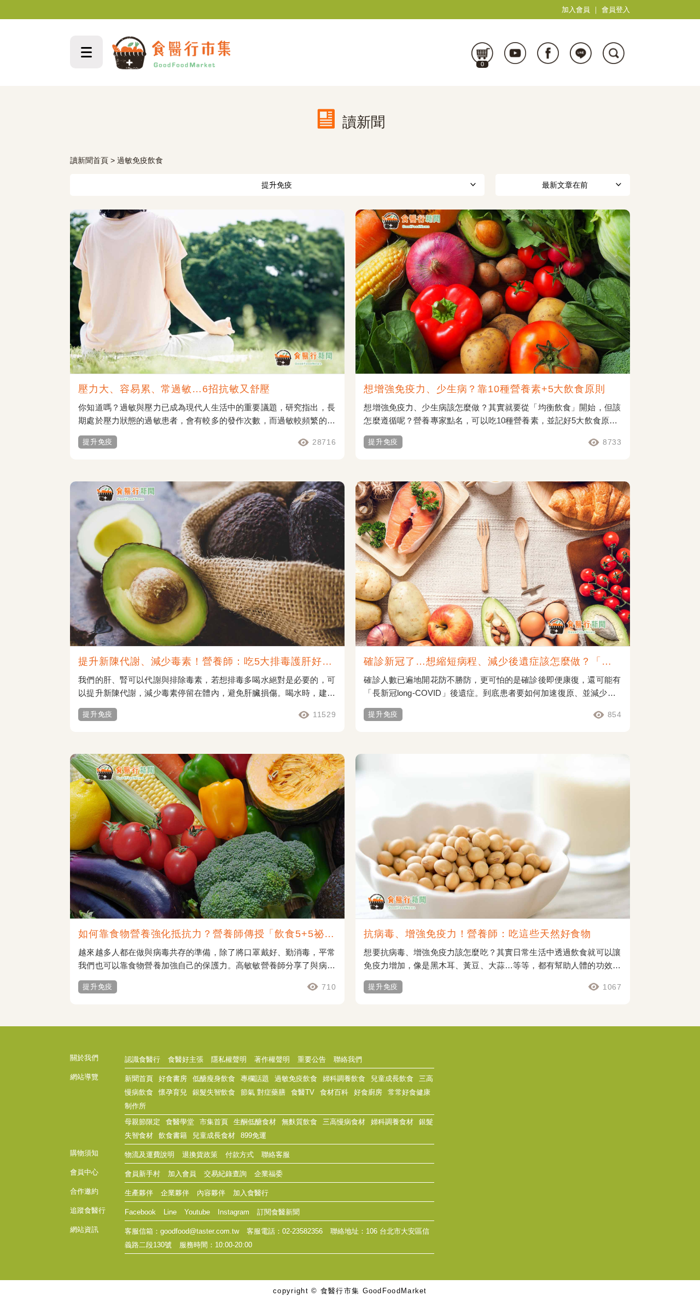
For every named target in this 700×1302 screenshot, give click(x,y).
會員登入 (616, 9)
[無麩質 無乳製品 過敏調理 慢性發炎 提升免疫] (277, 184)
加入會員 (576, 9)
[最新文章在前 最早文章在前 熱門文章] (562, 184)
